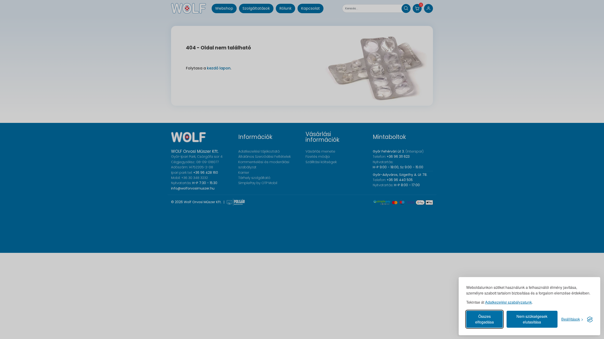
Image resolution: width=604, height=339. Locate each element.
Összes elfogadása (484, 319)
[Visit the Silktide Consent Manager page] (590, 319)
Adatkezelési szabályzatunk (508, 302)
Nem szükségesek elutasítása (531, 319)
